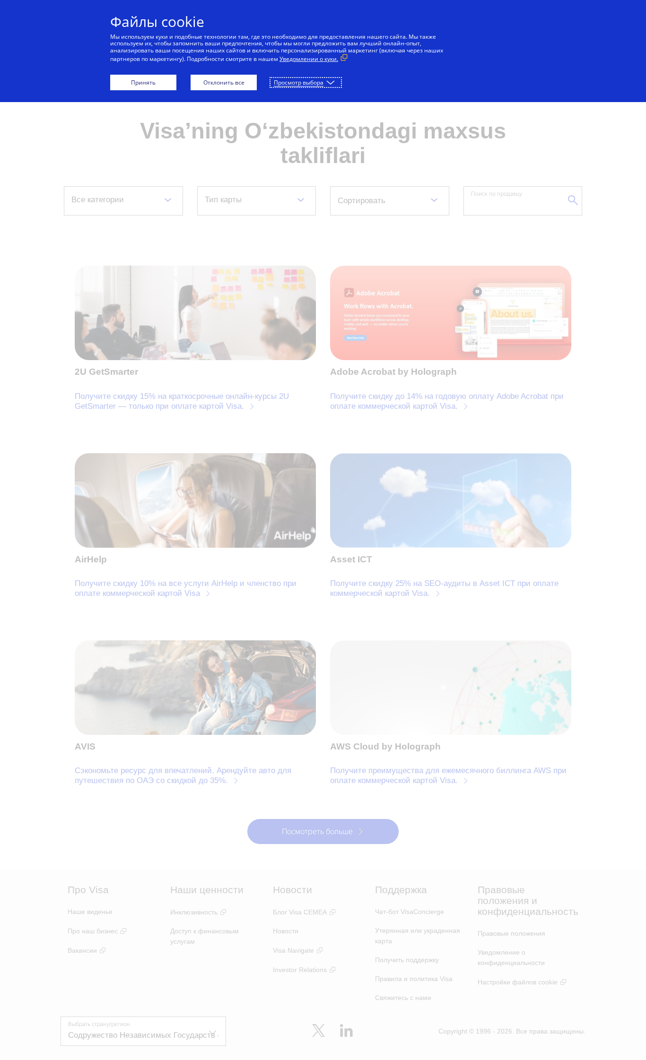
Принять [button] (143, 82)
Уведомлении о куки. (308, 59)
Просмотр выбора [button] (298, 82)
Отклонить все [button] (223, 82)
